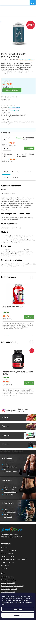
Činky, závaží (8, 517)
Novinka (5, 444)
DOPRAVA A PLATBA (8, 562)
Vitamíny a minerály (10, 467)
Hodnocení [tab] (27, 171)
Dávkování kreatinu (7, 577)
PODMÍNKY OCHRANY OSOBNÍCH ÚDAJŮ (14, 559)
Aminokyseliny (8, 494)
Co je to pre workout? (8, 580)
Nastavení (18, 609)
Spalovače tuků (14, 110)
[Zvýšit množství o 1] (10, 148)
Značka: (14, 108)
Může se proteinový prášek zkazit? (12, 586)
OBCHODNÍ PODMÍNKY (8, 556)
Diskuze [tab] (6, 177)
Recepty (5, 426)
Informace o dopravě (10, 97)
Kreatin (6, 469)
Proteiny (6, 464)
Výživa (5, 417)
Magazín (5, 435)
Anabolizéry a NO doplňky (12, 472)
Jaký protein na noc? (8, 592)
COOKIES (4, 568)
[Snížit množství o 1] (7, 148)
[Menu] (33, 2)
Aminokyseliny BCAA (8, 583)
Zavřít (11, 104)
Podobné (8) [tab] (16, 171)
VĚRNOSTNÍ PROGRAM (8, 550)
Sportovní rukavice (10, 512)
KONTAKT (4, 547)
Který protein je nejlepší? (9, 589)
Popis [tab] (6, 171)
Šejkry (5, 509)
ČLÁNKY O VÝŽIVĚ (7, 553)
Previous (29, 277)
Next (34, 277)
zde (2, 604)
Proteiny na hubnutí (10, 487)
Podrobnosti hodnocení (26, 60)
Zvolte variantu (12, 90)
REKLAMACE (5, 565)
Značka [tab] (15, 177)
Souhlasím (18, 615)
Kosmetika (7, 514)
